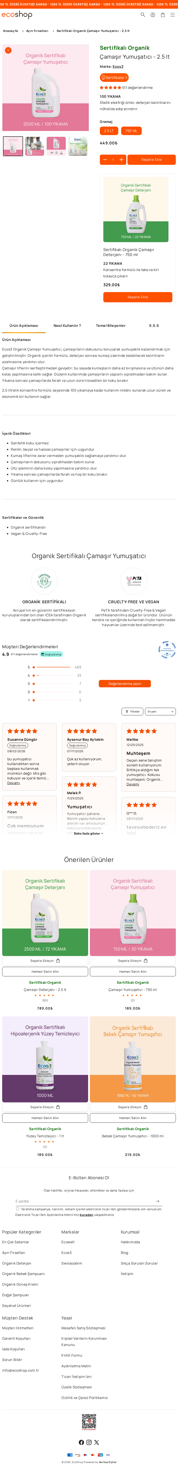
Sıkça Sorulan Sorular (139, 1263)
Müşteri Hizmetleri (18, 1328)
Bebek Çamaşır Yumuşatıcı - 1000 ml (133, 1132)
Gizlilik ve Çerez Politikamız (84, 1397)
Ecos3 (66, 1252)
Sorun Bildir (12, 1359)
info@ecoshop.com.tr (20, 1370)
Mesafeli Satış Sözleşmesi (83, 1328)
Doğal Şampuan (15, 1295)
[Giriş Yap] (153, 15)
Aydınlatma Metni (76, 1366)
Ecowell (67, 1242)
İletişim (127, 1273)
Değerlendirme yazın (125, 683)
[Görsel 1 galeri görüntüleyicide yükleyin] (13, 146)
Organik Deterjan (16, 1263)
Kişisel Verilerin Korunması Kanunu (84, 1341)
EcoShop (77, 1462)
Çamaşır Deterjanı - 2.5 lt (45, 986)
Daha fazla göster (87, 833)
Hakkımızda (130, 1242)
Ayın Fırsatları (13, 1252)
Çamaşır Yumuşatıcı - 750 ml (133, 986)
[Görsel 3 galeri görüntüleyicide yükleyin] (56, 146)
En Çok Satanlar (15, 1242)
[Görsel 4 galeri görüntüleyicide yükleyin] (78, 146)
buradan (86, 1215)
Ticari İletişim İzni (76, 1376)
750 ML (131, 130)
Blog (124, 1252)
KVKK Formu (71, 1355)
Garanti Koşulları (16, 1338)
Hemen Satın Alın (45, 971)
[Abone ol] (157, 1201)
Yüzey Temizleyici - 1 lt (45, 1132)
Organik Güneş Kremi (20, 1284)
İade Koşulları (13, 1349)
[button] (174, 15)
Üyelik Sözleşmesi (76, 1387)
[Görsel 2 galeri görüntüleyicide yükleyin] (34, 146)
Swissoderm (71, 1263)
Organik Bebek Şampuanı (23, 1273)
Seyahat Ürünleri (16, 1305)
